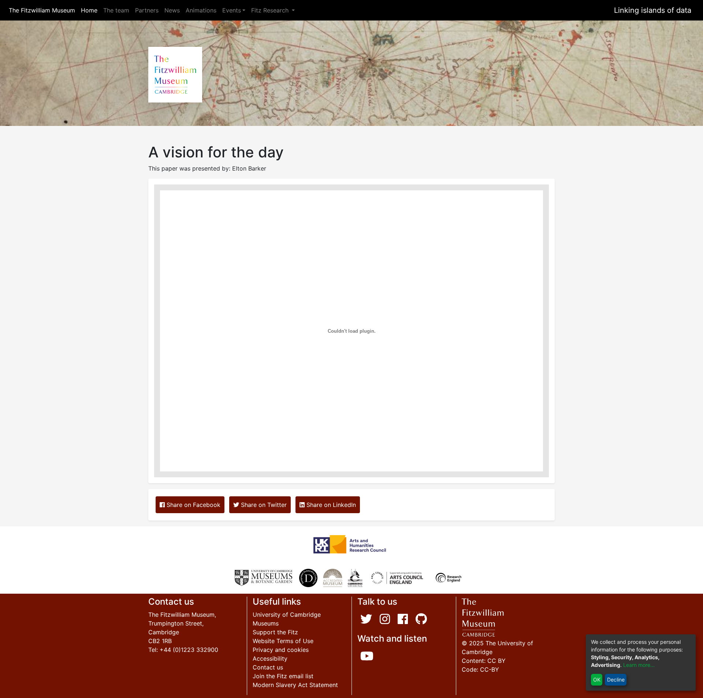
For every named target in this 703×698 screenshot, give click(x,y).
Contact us (268, 667)
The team (116, 10)
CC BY (496, 660)
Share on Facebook (192, 504)
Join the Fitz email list (283, 676)
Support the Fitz (275, 632)
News (172, 10)
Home (90, 10)
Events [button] (231, 10)
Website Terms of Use (283, 641)
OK (596, 679)
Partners (147, 10)
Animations (201, 10)
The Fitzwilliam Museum (43, 10)
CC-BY (489, 669)
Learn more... (639, 665)
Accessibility (270, 658)
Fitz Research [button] (270, 10)
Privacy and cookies (281, 649)
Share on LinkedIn (330, 504)
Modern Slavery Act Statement (295, 684)
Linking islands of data (652, 10)
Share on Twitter (263, 504)
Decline (616, 679)
